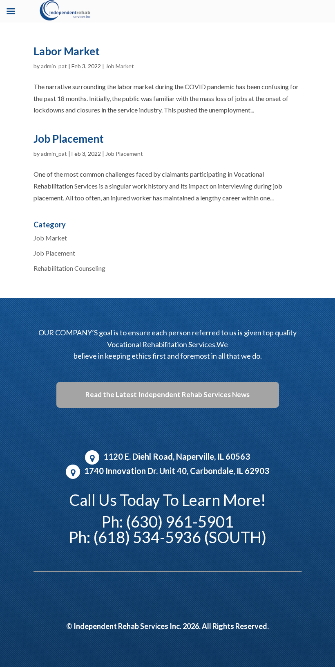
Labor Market (67, 51)
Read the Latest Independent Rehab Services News (167, 394)
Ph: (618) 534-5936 (135, 537)
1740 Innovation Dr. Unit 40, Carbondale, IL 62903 (176, 471)
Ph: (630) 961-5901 (167, 521)
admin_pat (54, 66)
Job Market (119, 66)
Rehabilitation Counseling (69, 268)
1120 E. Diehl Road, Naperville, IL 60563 (176, 456)
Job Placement (69, 138)
